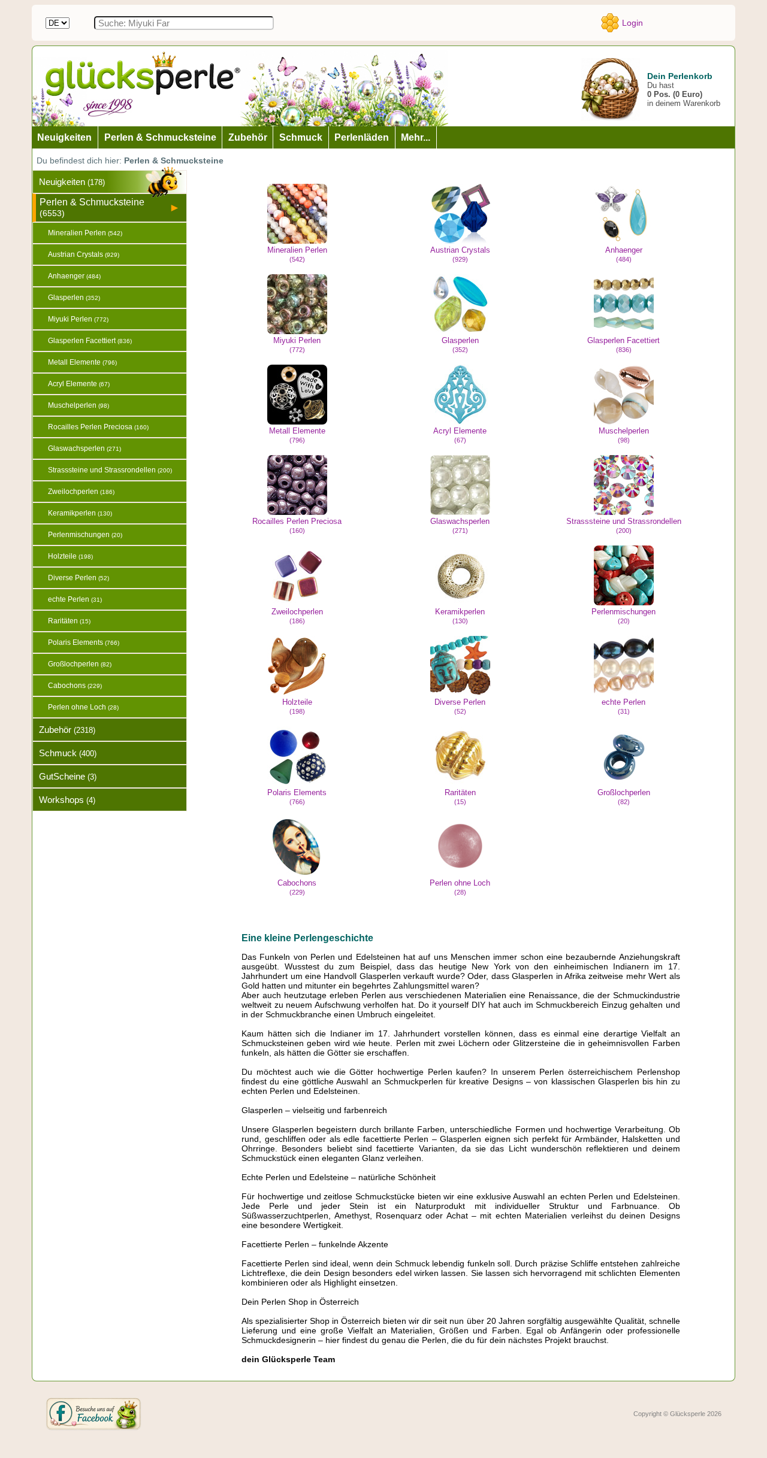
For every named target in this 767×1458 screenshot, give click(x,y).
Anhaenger (623, 254)
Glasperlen (460, 344)
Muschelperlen (624, 435)
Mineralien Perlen (297, 254)
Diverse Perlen (459, 706)
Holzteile (297, 706)
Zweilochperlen (297, 616)
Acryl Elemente (460, 435)
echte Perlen (623, 706)
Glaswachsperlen (460, 525)
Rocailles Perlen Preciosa (297, 525)
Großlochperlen (623, 796)
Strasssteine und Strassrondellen (623, 525)
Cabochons (296, 887)
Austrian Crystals (460, 254)
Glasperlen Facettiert (623, 344)
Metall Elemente (297, 435)
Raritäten (460, 796)
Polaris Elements (297, 796)
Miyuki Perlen (297, 344)
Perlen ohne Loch (460, 887)
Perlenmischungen (623, 616)
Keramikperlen (460, 616)
